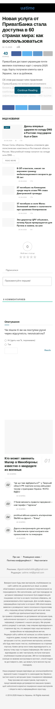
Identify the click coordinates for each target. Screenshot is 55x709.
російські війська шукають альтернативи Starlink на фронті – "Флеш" (33, 516)
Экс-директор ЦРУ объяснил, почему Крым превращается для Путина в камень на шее (34, 222)
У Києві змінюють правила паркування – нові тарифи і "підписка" (33, 503)
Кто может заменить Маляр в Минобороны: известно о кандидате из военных (21, 464)
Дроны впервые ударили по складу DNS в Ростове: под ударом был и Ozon (38, 131)
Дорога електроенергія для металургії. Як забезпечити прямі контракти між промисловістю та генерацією (32, 531)
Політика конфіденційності (19, 560)
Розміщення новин (31, 556)
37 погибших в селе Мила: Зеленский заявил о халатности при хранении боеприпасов (34, 206)
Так (9, 344)
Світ (7, 127)
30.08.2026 (8, 140)
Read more (10, 160)
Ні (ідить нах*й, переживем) (21, 340)
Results (47, 350)
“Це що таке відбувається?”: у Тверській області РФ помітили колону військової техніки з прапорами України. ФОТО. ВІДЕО (33, 487)
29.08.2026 (22, 229)
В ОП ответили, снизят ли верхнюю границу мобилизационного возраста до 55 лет (34, 173)
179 (20, 140)
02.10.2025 (7, 47)
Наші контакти (40, 560)
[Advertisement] (27, 388)
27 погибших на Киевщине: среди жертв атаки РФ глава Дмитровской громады (32, 190)
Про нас (16, 556)
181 (31, 229)
